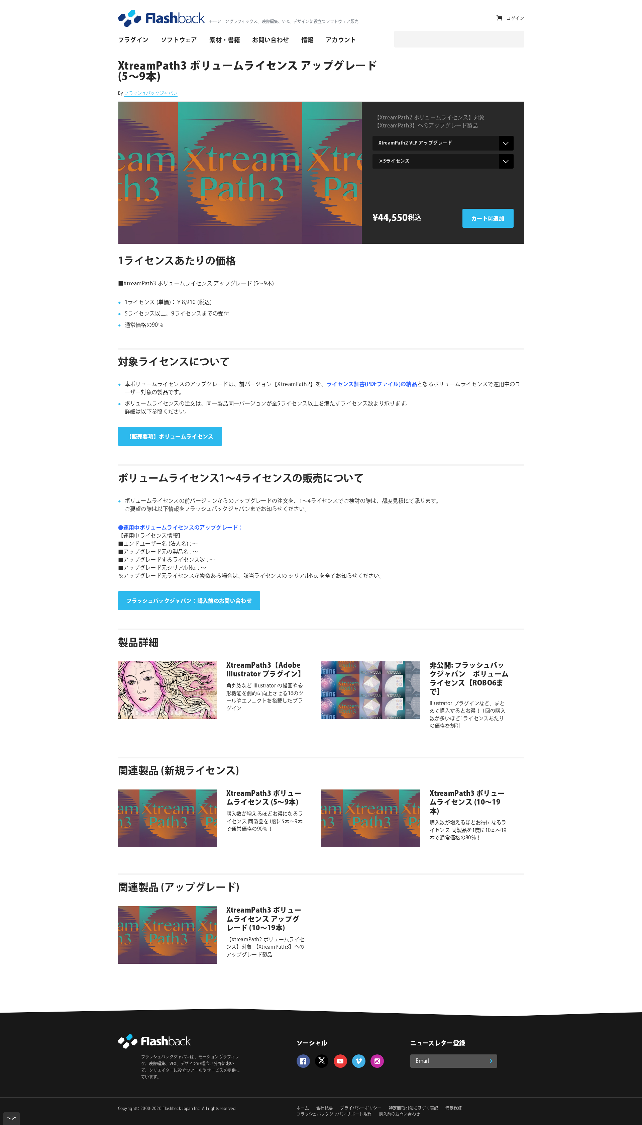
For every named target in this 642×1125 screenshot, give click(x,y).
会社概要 (324, 1108)
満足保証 (453, 1108)
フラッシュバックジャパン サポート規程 (334, 1114)
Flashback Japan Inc (181, 1109)
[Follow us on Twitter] (321, 1061)
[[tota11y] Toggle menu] (11, 1118)
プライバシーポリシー (360, 1108)
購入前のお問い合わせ (399, 1114)
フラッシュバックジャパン (151, 93)
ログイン (515, 18)
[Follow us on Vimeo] (358, 1061)
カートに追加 (487, 219)
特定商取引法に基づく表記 (413, 1108)
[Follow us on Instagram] (377, 1061)
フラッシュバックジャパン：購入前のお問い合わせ (189, 601)
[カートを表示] (499, 18)
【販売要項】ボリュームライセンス (170, 437)
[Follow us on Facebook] (303, 1061)
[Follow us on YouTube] (340, 1061)
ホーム (303, 1108)
